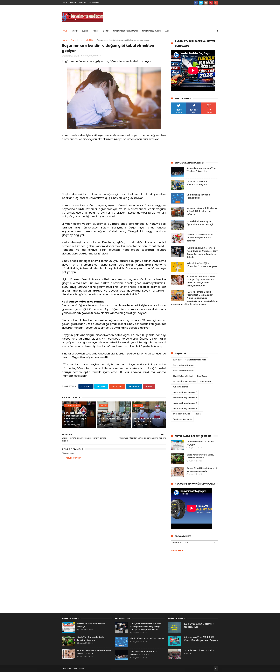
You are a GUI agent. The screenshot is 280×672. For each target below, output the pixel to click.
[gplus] (216, 3)
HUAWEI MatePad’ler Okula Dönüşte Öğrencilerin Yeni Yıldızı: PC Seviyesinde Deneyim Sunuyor (201, 281)
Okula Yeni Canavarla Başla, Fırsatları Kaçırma (200, 456)
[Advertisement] (165, 16)
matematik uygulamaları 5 (185, 392)
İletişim (82, 3)
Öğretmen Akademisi (182, 419)
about (73, 3)
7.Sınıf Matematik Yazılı (183, 370)
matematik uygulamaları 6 (185, 397)
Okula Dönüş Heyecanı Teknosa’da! (198, 196)
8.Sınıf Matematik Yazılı (183, 376)
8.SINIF (106, 31)
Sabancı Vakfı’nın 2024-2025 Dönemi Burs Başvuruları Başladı (200, 639)
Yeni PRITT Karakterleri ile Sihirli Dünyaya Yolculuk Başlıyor (200, 237)
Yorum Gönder (73, 457)
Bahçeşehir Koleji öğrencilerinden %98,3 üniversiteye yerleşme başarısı (76, 417)
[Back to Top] (216, 668)
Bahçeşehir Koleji (72, 405)
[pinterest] (211, 3)
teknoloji (197, 414)
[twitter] (201, 3)
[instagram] (206, 3)
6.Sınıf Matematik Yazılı (183, 365)
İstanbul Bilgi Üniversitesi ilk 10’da (113, 420)
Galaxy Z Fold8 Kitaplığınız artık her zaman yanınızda (202, 469)
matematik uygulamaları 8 (185, 408)
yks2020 (89, 40)
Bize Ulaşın (202, 376)
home (64, 3)
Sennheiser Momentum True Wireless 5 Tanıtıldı (201, 170)
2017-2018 (177, 360)
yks (81, 40)
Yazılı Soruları (205, 381)
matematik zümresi (151, 31)
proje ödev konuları (181, 414)
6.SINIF (85, 31)
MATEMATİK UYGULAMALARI (125, 31)
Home (64, 31)
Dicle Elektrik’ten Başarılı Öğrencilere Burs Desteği (200, 223)
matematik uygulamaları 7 (185, 403)
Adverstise (93, 3)
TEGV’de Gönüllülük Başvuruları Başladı (197, 183)
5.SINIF (75, 31)
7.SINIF (95, 31)
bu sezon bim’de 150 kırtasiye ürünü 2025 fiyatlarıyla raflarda (202, 211)
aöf (167, 31)
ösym (73, 40)
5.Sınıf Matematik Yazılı (196, 360)
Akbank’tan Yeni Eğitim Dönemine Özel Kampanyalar (202, 265)
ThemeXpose (78, 668)
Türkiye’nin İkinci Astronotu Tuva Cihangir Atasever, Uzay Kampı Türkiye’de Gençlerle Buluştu (202, 252)
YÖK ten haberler (180, 387)
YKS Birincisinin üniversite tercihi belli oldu (147, 420)
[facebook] (196, 3)
